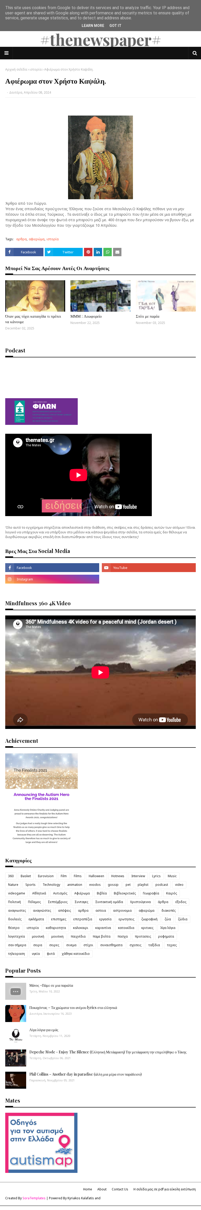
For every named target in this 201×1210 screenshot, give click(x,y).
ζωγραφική (149, 919)
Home (87, 1189)
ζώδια (182, 919)
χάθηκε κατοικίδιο (76, 953)
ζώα (168, 919)
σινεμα (71, 945)
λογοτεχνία (16, 936)
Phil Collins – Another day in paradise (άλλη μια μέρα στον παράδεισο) (85, 1074)
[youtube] (149, 567)
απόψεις (64, 910)
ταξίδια (154, 945)
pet (128, 884)
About (102, 1189)
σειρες (54, 945)
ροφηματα (166, 936)
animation (74, 884)
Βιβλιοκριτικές (125, 893)
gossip (113, 884)
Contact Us (120, 1189)
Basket (26, 876)
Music (172, 876)
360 (11, 876)
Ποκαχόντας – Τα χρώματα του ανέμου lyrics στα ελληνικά (73, 1007)
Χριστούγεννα (140, 902)
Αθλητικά (39, 893)
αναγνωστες (17, 910)
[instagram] (52, 579)
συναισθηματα (111, 945)
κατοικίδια (126, 928)
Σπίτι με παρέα (147, 316)
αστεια (101, 910)
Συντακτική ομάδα (109, 902)
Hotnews (117, 876)
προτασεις (143, 936)
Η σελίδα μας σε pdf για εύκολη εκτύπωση (164, 1189)
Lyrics (156, 876)
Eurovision (46, 876)
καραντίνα (103, 928)
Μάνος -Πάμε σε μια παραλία (51, 985)
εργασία (105, 919)
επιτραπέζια (82, 919)
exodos (95, 884)
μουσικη (57, 936)
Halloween (96, 876)
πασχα (123, 936)
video (179, 884)
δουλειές (14, 919)
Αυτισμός (60, 893)
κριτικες (147, 928)
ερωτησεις (126, 919)
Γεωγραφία (151, 893)
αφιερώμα (36, 239)
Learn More (93, 26)
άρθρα (163, 902)
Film (64, 876)
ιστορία (36, 69)
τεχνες (172, 945)
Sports (30, 884)
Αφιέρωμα (82, 893)
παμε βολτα (101, 936)
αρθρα (21, 239)
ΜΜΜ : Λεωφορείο (86, 316)
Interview (138, 876)
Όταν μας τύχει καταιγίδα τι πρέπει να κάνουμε (33, 318)
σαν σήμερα (17, 945)
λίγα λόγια (167, 928)
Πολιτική (14, 902)
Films (78, 876)
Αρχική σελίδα (16, 69)
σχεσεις (135, 945)
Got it (115, 26)
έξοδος (180, 902)
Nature (13, 884)
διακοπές (168, 910)
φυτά (51, 953)
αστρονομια (122, 910)
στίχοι (88, 945)
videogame (16, 893)
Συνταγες (81, 902)
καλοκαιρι (80, 928)
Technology (51, 884)
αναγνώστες (42, 910)
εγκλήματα (36, 919)
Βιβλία (102, 893)
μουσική (38, 936)
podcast (161, 884)
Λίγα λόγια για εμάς (43, 1029)
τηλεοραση (16, 953)
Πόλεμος (34, 902)
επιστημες (58, 919)
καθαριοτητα (56, 928)
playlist (143, 884)
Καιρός (171, 893)
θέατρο (14, 928)
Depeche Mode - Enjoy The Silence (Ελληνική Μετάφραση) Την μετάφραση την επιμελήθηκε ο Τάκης (108, 1051)
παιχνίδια (78, 936)
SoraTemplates (34, 1198)
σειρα (37, 945)
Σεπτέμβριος (58, 902)
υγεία (36, 953)
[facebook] (52, 567)
